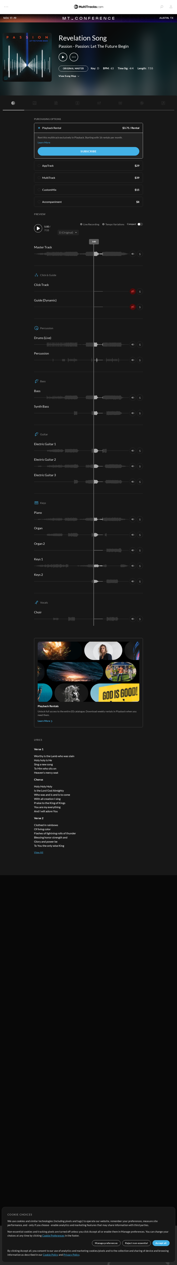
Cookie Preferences (53, 1235)
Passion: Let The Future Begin (102, 46)
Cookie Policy (50, 1254)
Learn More (44, 142)
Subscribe (88, 151)
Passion (65, 46)
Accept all (161, 1243)
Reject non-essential (136, 1243)
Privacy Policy (71, 1254)
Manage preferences (106, 1243)
